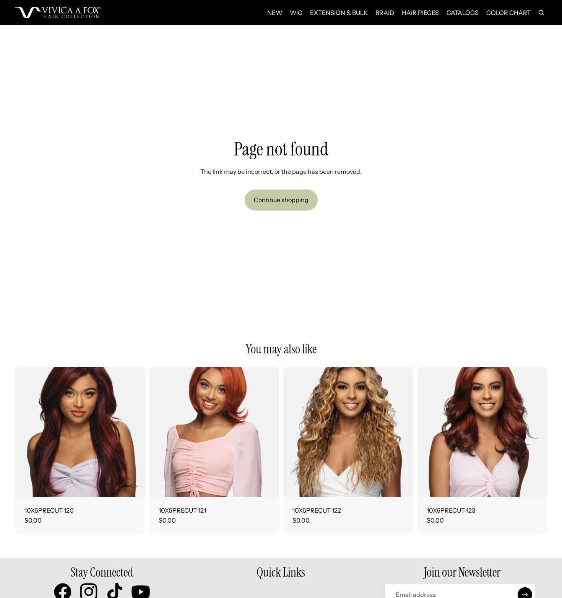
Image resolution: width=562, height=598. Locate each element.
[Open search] (541, 12)
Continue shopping (281, 200)
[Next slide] (133, 431)
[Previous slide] (26, 431)
